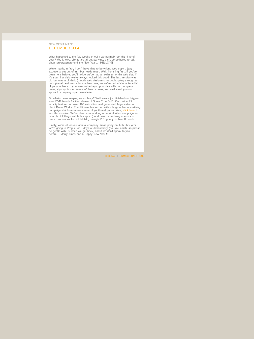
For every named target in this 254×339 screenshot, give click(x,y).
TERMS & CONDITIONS (131, 156)
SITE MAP (110, 156)
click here (129, 110)
